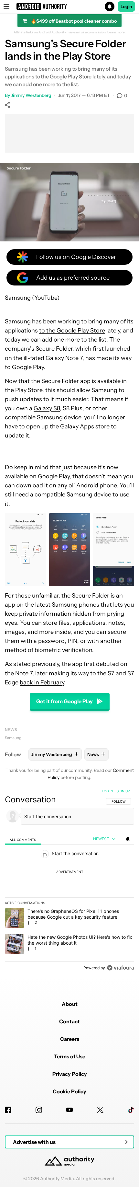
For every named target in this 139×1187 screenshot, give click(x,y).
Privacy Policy (69, 1074)
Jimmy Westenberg (31, 95)
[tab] (23, 839)
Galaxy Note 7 (64, 358)
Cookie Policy (69, 1091)
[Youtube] (69, 1110)
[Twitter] (100, 1110)
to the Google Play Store (72, 330)
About (70, 1004)
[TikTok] (131, 1110)
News (11, 729)
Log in (107, 791)
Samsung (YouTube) (32, 297)
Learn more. (116, 32)
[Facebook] (8, 1110)
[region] (69, 881)
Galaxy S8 (47, 408)
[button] (69, 6)
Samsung (13, 737)
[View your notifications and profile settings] (127, 838)
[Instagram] (39, 1110)
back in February (42, 682)
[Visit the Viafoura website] (120, 968)
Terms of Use (69, 1056)
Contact (69, 1021)
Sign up (123, 791)
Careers (69, 1039)
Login (126, 6)
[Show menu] (6, 6)
